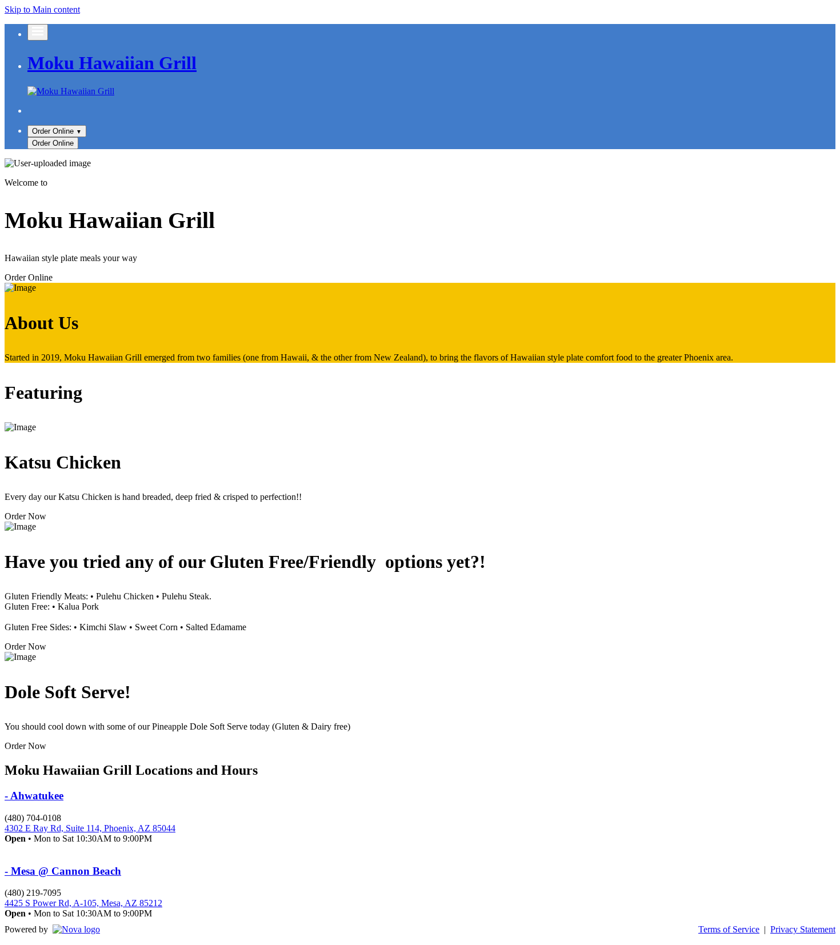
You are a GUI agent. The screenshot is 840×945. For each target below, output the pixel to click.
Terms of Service (728, 929)
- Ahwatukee (34, 796)
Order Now (25, 516)
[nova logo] (76, 929)
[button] (56, 131)
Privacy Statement (802, 929)
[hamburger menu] (37, 32)
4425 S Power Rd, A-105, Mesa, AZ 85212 (83, 903)
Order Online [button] (53, 143)
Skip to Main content (42, 9)
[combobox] (56, 131)
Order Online (29, 277)
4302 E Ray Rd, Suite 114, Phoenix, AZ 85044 (90, 828)
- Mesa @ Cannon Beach (63, 871)
